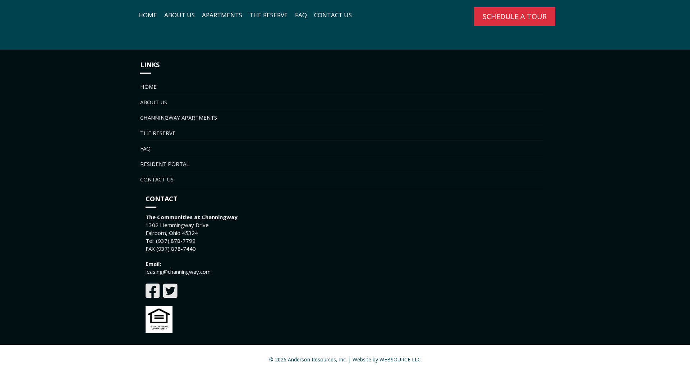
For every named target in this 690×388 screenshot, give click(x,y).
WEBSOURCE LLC (400, 359)
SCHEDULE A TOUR (515, 16)
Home (147, 15)
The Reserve (268, 15)
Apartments (222, 15)
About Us (179, 15)
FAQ (301, 15)
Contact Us (333, 15)
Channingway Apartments (178, 117)
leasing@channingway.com (178, 271)
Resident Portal (164, 163)
